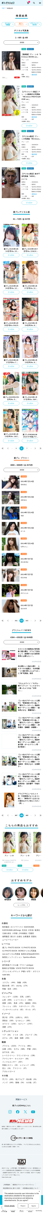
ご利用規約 (6, 1185)
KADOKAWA (29, 927)
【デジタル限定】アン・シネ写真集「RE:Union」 (31, 137)
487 (16, 815)
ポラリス (36, 971)
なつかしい (23, 1021)
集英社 (37, 930)
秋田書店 (5, 927)
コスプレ (9, 982)
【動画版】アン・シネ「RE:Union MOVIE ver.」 (31, 55)
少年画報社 (23, 933)
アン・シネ (25, 60)
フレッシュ (10, 1006)
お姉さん (23, 1017)
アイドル (25, 1046)
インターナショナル (13, 1009)
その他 (31, 1082)
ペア (7, 1035)
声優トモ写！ (26, 971)
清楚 (7, 1027)
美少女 (8, 1017)
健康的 (31, 1003)
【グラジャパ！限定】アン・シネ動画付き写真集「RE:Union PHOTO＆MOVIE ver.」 (31, 95)
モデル (20, 1049)
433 (27, 621)
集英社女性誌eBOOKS (30, 954)
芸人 (7, 1068)
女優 (7, 1049)
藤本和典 (34, 74)
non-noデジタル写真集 (11, 954)
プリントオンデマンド (11, 971)
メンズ (8, 1082)
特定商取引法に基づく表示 (11, 1188)
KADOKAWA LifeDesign (11, 930)
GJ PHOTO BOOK (9, 951)
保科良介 (34, 194)
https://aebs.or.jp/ (6, 1177)
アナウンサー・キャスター (16, 1059)
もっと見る (21, 905)
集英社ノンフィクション (12, 957)
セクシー (25, 1024)
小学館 (15, 933)
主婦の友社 (6, 933)
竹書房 (31, 933)
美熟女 (8, 1021)
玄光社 (24, 930)
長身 (19, 1003)
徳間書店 (5, 937)
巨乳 (26, 997)
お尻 (7, 1000)
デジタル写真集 (8, 24)
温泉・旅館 (22, 1038)
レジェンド (28, 1065)
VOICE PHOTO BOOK (25, 968)
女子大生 (8, 1052)
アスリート (20, 1068)
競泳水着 (8, 986)
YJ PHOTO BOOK (28, 948)
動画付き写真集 (8, 968)
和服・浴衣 (10, 989)
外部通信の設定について (30, 1188)
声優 (32, 1049)
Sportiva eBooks (29, 957)
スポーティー (27, 1006)
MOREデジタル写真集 (27, 951)
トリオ (18, 1035)
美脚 (7, 1003)
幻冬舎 (31, 930)
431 (16, 621)
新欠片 (13, 937)
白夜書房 (26, 937)
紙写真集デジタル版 (10, 965)
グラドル (9, 1046)
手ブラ (8, 1079)
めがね (22, 986)
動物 (20, 1082)
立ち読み (29, 125)
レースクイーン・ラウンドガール (19, 1055)
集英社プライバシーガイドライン (23, 1185)
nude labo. (6, 975)
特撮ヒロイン (10, 1065)
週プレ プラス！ (21, 24)
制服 (22, 982)
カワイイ (9, 1024)
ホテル (8, 1038)
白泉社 (19, 937)
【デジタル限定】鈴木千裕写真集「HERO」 (31, 175)
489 (27, 815)
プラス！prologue (26, 965)
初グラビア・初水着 (27, 1079)
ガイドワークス (16, 927)
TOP (3, 8)
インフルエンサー (13, 1062)
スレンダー (10, 997)
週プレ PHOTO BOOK (11, 948)
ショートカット (23, 1000)
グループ (31, 1035)
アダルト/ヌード (8, 1071)
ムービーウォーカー (10, 940)
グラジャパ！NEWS (34, 24)
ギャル (31, 1009)
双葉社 (34, 937)
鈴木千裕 (24, 179)
